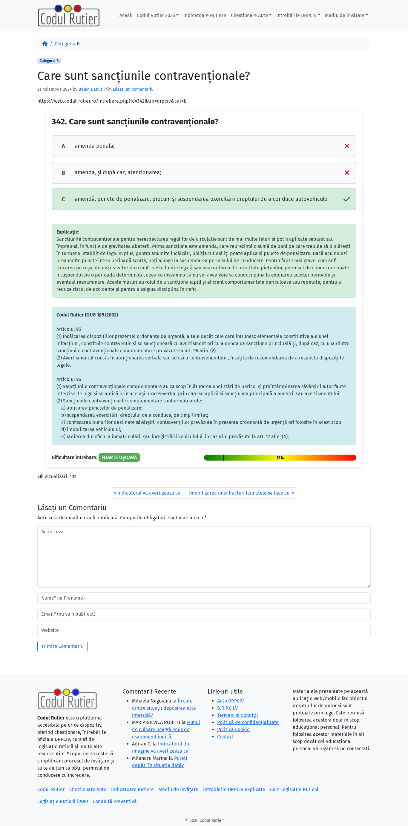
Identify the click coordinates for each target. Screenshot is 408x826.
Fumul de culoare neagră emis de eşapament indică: (166, 729)
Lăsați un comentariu (133, 89)
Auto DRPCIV (230, 701)
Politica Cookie (233, 729)
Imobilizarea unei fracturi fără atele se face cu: (240, 493)
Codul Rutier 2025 (156, 15)
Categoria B (67, 44)
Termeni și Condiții (237, 715)
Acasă (125, 15)
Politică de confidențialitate (248, 722)
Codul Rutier (51, 789)
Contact (225, 736)
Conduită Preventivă (115, 801)
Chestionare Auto (249, 15)
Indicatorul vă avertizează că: (149, 493)
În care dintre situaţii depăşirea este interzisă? (164, 708)
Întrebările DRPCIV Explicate (234, 789)
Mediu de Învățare (345, 15)
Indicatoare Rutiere (204, 15)
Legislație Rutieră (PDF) (62, 801)
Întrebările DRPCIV (296, 15)
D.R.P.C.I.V (227, 708)
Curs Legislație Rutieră (294, 789)
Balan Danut (90, 89)
